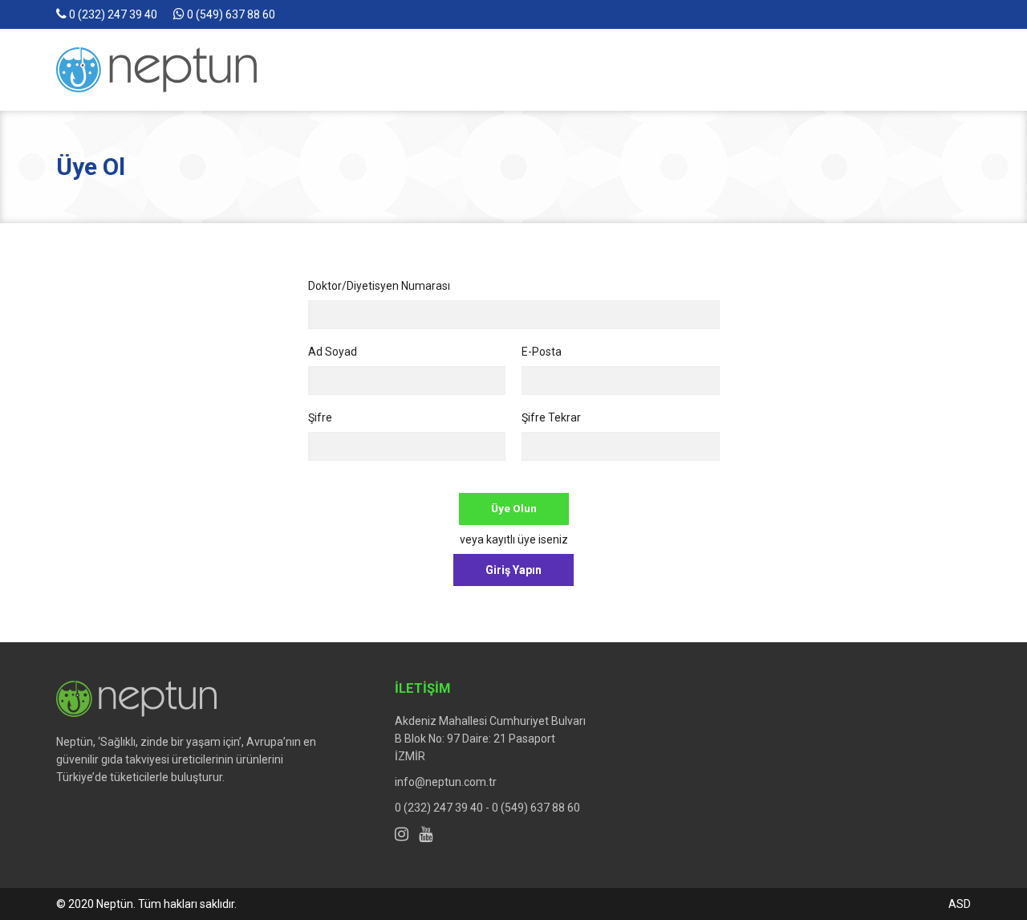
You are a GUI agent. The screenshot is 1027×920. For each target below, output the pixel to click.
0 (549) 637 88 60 (230, 14)
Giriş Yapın (513, 570)
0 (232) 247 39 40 (112, 14)
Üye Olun (514, 509)
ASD (959, 904)
